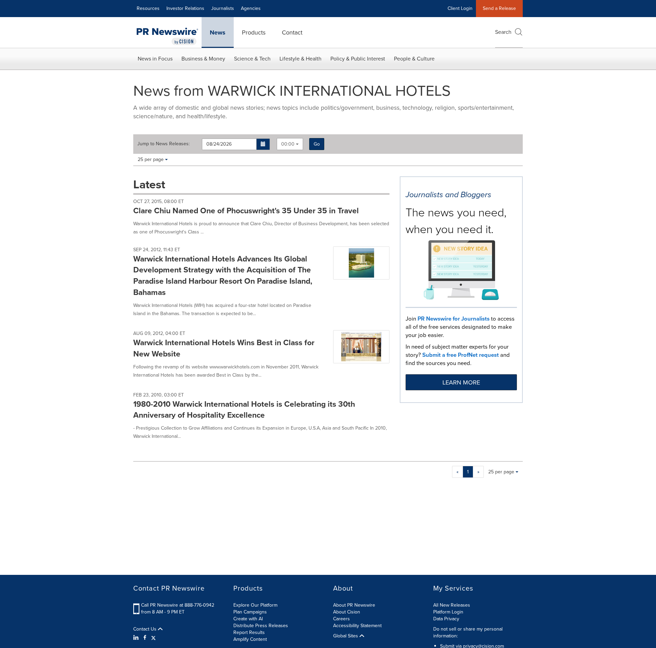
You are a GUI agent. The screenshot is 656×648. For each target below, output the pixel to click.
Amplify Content (250, 639)
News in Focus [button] (155, 59)
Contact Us (145, 629)
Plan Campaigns (250, 612)
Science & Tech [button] (252, 59)
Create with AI (248, 618)
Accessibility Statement (357, 625)
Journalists (222, 8)
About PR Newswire (354, 605)
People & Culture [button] (414, 59)
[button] (263, 144)
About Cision (346, 612)
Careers (341, 618)
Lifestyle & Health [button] (300, 59)
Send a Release (499, 8)
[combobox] (290, 144)
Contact (292, 32)
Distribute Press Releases (260, 625)
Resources (148, 8)
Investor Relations (185, 8)
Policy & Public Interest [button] (357, 59)
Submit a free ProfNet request (460, 355)
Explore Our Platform (255, 605)
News (218, 32)
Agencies (251, 8)
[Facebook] (145, 637)
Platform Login (448, 612)
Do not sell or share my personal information (468, 632)
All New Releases (451, 605)
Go (317, 144)
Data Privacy (446, 618)
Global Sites (346, 636)
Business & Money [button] (203, 59)
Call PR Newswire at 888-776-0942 (177, 605)
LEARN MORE (461, 382)
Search (503, 32)
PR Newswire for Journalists (454, 318)
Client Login (460, 8)
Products (253, 32)
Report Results (249, 632)
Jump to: (163, 143)
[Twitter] (153, 637)
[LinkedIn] (136, 637)
